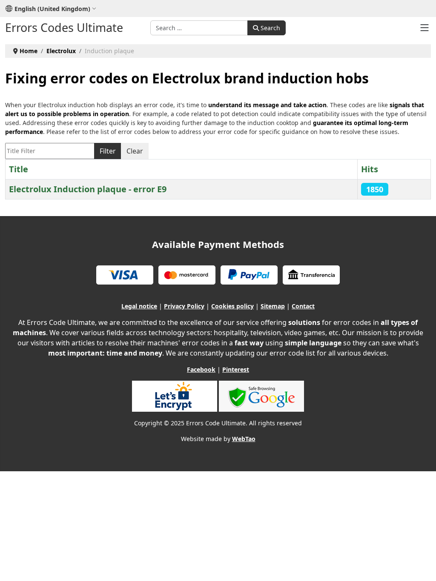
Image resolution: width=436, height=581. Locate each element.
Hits (369, 169)
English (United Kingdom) (52, 9)
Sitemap (273, 306)
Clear (134, 151)
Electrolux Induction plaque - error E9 (87, 189)
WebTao (243, 439)
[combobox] (198, 27)
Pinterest (235, 369)
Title (18, 169)
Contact (303, 306)
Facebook (201, 369)
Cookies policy (232, 306)
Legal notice (139, 306)
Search (269, 28)
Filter (108, 151)
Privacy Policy (184, 306)
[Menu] (424, 27)
